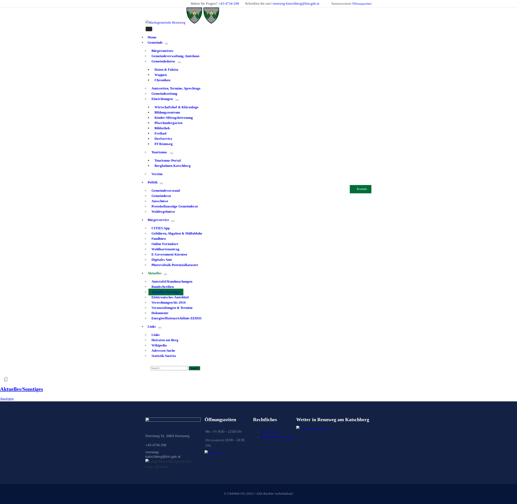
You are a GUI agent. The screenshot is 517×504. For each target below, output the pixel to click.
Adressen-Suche (163, 350)
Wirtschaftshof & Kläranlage (176, 107)
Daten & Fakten (166, 70)
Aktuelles (155, 273)
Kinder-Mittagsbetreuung (173, 118)
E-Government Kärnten (169, 254)
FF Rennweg (163, 144)
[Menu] (166, 43)
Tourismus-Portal (167, 160)
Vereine (157, 174)
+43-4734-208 (228, 3)
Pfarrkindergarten (168, 123)
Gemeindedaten (163, 61)
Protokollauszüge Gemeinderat (174, 206)
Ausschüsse (159, 201)
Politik (153, 182)
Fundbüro (158, 239)
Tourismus (159, 152)
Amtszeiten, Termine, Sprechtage (176, 88)
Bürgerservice (158, 220)
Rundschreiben (162, 287)
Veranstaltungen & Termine (172, 308)
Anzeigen (7, 399)
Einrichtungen (162, 99)
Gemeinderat (161, 196)
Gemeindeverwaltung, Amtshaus (175, 56)
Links (152, 326)
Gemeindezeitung (164, 94)
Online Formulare (164, 244)
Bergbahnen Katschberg (172, 166)
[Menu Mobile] (148, 28)
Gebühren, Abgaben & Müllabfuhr (176, 233)
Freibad (160, 133)
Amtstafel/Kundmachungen (171, 281)
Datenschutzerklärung (277, 437)
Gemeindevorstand (165, 191)
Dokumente (159, 313)
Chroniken (162, 80)
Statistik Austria (163, 356)
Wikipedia (159, 345)
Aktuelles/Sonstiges (165, 292)
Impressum (269, 432)
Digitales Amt (161, 260)
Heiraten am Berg (164, 340)
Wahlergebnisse (163, 212)
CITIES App (160, 228)
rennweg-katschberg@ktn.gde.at (296, 3)
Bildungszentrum (167, 112)
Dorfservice (163, 139)
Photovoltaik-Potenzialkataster (174, 265)
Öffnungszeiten (362, 3)
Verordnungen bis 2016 (168, 302)
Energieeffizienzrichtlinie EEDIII (176, 318)
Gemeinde (155, 42)
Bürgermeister (162, 51)
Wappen (160, 75)
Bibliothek (162, 128)
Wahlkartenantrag (165, 249)
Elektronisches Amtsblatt (170, 297)
